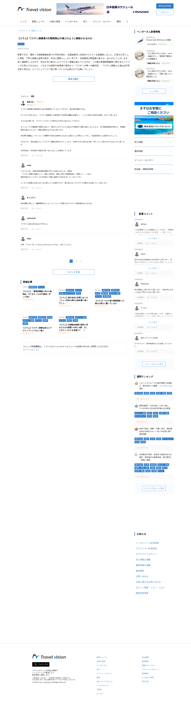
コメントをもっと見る (154, 364)
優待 (119, 22)
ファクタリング (102, 685)
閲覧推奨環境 (142, 593)
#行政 (98, 293)
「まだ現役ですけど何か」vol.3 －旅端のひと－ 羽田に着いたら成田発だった (159, 74)
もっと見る (154, 91)
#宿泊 (148, 471)
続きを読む (73, 79)
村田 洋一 (31, 102)
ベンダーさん (71, 22)
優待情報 (138, 151)
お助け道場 (55, 22)
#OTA (78, 293)
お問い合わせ (142, 576)
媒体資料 (140, 571)
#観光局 (104, 293)
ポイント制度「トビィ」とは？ (150, 587)
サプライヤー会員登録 (146, 548)
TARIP (99, 690)
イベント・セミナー (102, 22)
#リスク (161, 471)
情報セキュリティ (148, 665)
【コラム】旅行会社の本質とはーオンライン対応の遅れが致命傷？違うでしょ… (73, 300)
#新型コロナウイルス (67, 293)
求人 (85, 22)
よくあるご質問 (148, 677)
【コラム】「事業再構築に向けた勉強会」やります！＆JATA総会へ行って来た (37, 294)
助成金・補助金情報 (143, 169)
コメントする (73, 272)
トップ (23, 22)
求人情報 (138, 142)
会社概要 (145, 657)
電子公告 (145, 681)
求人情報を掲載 (143, 560)
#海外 (45, 320)
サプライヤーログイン (146, 554)
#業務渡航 (106, 296)
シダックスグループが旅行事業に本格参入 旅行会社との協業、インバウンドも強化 (155, 385)
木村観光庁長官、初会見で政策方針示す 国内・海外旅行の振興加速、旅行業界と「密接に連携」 (156, 457)
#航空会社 (115, 290)
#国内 (25, 324)
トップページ (23, 31)
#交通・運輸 (161, 393)
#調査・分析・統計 (142, 468)
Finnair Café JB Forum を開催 (158, 40)
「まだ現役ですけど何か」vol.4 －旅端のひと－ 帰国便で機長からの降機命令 (159, 56)
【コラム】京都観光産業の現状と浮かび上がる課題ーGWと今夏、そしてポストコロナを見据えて (73, 327)
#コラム (21, 44)
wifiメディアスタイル (105, 681)
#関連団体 (32, 287)
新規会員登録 (165, 6)
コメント (30, 299)
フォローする (43, 664)
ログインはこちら (31, 349)
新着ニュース (38, 22)
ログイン (165, 12)
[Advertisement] (153, 195)
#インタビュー (140, 416)
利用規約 (145, 673)
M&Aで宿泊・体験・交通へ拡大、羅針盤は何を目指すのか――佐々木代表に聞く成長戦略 (155, 431)
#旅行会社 (70, 290)
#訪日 (152, 393)
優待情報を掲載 (143, 565)
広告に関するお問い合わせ (148, 582)
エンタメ (100, 694)
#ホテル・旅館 (114, 293)
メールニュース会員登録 (147, 543)
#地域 (75, 320)
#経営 (169, 393)
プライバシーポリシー (150, 669)
